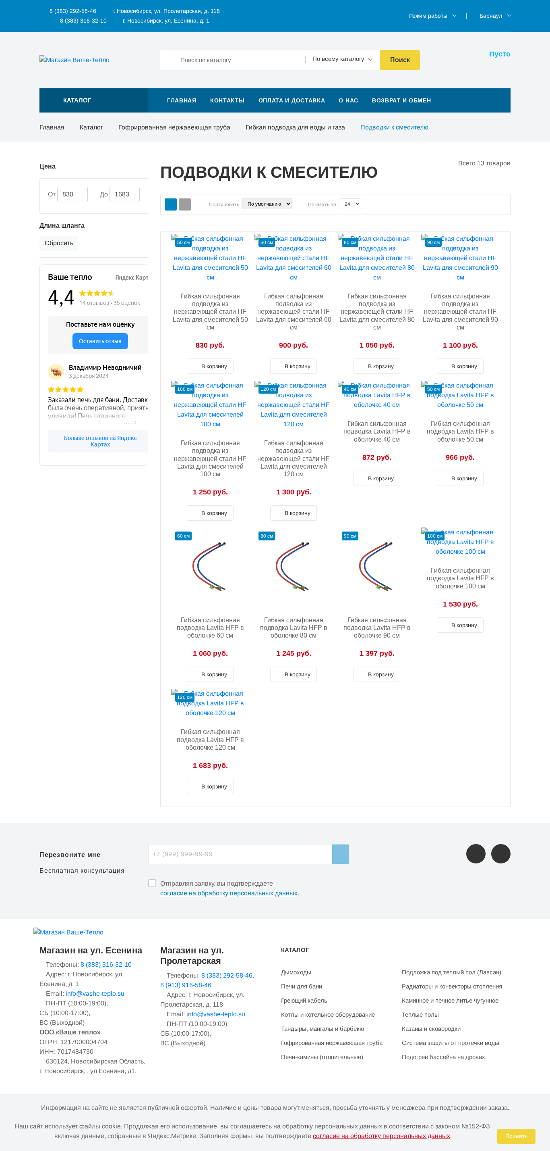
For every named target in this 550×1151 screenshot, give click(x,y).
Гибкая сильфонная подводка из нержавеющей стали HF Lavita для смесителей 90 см (460, 312)
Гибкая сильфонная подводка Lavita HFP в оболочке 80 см (293, 628)
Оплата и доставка (291, 100)
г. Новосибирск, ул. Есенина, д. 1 (166, 20)
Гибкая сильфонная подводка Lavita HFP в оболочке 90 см (377, 628)
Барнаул (491, 16)
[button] (93, 100)
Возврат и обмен (401, 100)
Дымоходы (296, 972)
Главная (181, 100)
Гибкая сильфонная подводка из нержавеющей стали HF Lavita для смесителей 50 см (210, 312)
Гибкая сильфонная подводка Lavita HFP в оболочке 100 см (460, 578)
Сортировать (224, 204)
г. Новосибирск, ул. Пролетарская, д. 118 (166, 11)
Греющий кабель (304, 1000)
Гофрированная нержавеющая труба (174, 127)
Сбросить (59, 243)
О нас (348, 100)
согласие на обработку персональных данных (229, 893)
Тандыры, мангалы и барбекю (322, 1028)
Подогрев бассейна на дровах (443, 1056)
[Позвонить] (476, 853)
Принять (516, 1136)
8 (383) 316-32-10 (82, 20)
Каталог (91, 127)
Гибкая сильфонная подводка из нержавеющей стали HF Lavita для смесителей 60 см (293, 312)
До (104, 194)
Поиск (400, 59)
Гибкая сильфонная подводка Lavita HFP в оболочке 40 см (377, 431)
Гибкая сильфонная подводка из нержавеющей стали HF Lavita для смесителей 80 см (377, 312)
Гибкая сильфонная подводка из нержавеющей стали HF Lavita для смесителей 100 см (210, 458)
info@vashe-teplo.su (95, 993)
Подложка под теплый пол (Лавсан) (451, 972)
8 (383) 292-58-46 (72, 11)
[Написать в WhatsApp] (501, 853)
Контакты (227, 100)
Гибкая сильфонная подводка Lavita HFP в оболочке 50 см (460, 431)
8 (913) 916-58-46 (185, 985)
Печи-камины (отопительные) (322, 1056)
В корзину (213, 366)
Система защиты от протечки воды (450, 1042)
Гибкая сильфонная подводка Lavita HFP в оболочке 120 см (210, 739)
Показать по (322, 204)
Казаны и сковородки (431, 1028)
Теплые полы (420, 1014)
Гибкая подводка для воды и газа (295, 127)
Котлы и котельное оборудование (328, 1014)
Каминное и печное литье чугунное (450, 1000)
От (52, 194)
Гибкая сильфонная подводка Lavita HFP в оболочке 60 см (210, 628)
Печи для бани (301, 986)
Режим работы (428, 16)
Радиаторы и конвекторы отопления (452, 986)
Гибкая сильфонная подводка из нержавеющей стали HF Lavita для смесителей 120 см (293, 458)
